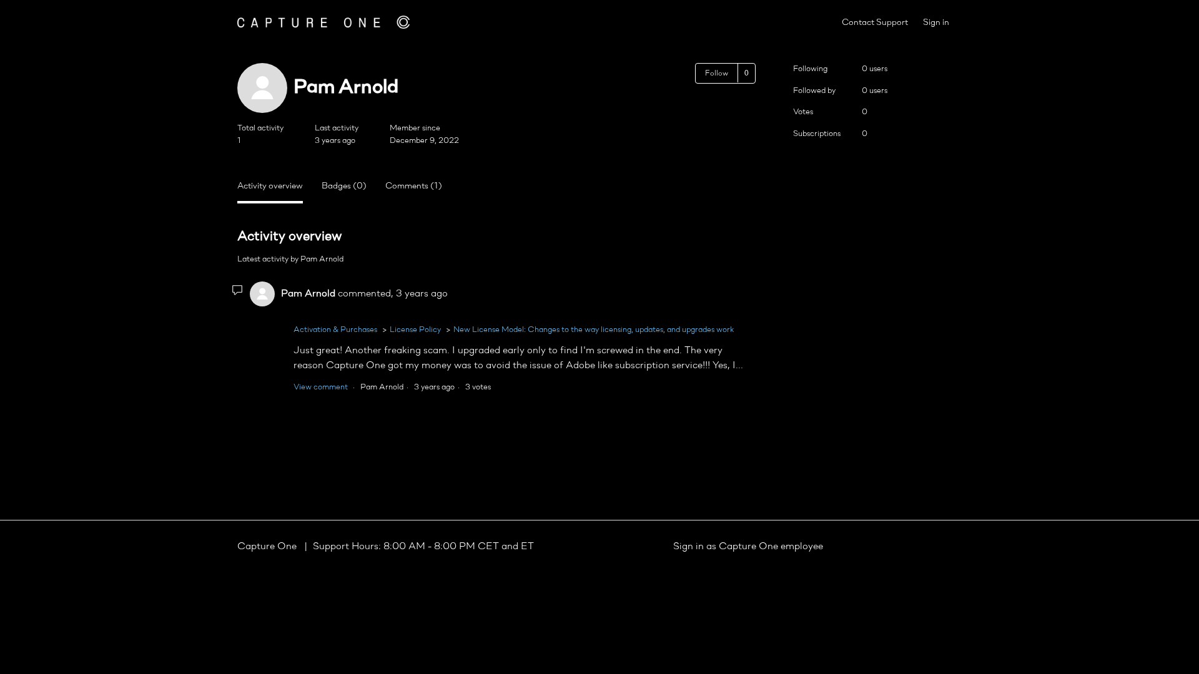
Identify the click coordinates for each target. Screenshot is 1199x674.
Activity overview (270, 186)
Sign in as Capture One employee (748, 547)
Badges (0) (344, 186)
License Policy (415, 330)
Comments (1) (413, 186)
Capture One (268, 547)
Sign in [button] (936, 22)
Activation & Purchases (335, 330)
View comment (321, 387)
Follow (716, 73)
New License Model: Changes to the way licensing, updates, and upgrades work (593, 330)
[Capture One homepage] (323, 22)
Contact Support (875, 22)
